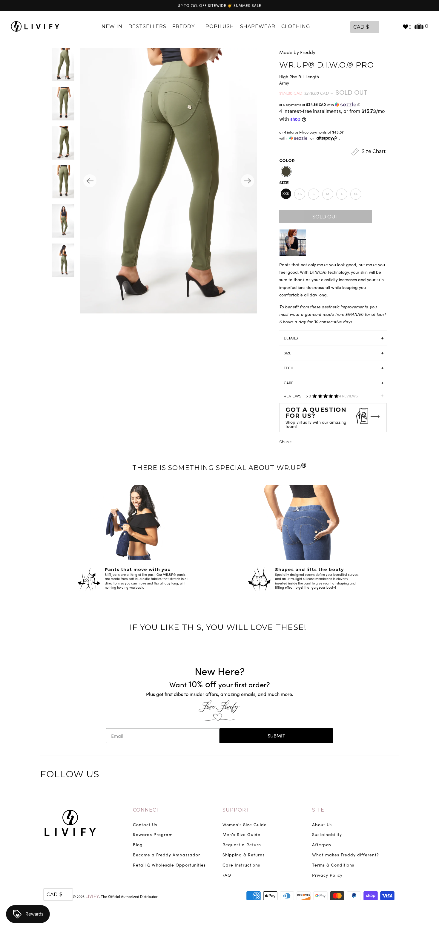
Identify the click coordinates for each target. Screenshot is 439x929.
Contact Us (145, 824)
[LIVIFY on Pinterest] (380, 775)
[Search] (394, 26)
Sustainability (327, 834)
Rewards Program (153, 834)
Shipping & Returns (243, 855)
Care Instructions (241, 865)
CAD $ (361, 27)
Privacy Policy (327, 875)
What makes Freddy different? (345, 855)
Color (287, 160)
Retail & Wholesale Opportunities (169, 865)
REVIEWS (334, 397)
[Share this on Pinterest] (319, 442)
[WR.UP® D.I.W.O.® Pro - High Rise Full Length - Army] (168, 180)
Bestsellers (147, 26)
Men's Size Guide (241, 834)
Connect (146, 810)
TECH (288, 368)
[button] (333, 105)
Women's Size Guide (244, 824)
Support (236, 810)
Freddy (184, 26)
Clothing (296, 26)
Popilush (219, 26)
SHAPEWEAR (257, 26)
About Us (322, 824)
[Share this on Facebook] (308, 442)
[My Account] (385, 26)
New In (112, 26)
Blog (138, 844)
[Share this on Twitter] (297, 442)
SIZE (287, 353)
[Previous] (89, 180)
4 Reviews (348, 396)
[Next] (247, 180)
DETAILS (291, 338)
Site (318, 810)
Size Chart (373, 151)
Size (284, 182)
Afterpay (321, 844)
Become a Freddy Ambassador (166, 855)
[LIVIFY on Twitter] (356, 775)
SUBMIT (276, 735)
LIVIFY (92, 896)
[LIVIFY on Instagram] (393, 775)
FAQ (226, 875)
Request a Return (241, 844)
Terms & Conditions (333, 865)
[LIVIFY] (35, 26)
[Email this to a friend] (330, 442)
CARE (288, 382)
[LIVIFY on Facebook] (368, 775)
